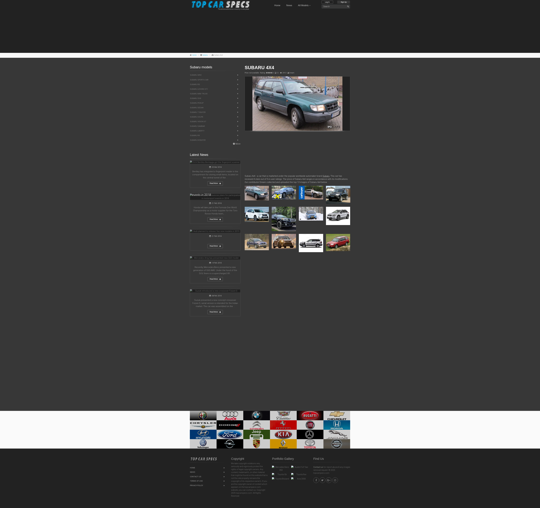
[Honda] (336, 425)
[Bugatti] (310, 415)
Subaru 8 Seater (198, 140)
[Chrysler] (203, 425)
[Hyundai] (203, 434)
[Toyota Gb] (281, 475)
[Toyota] (310, 444)
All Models (303, 5)
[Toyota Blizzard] (281, 479)
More (238, 144)
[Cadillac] (283, 415)
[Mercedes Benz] (310, 434)
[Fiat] (310, 425)
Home (277, 5)
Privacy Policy (196, 485)
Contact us (318, 467)
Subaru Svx (195, 98)
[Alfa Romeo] (203, 415)
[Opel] (230, 444)
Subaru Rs (195, 84)
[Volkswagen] (203, 444)
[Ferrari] (283, 425)
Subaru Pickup (196, 103)
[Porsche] (256, 444)
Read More (214, 183)
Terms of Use (196, 481)
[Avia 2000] (300, 479)
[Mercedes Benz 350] (281, 469)
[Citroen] (256, 425)
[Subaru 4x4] (297, 103)
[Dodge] (230, 425)
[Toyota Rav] (300, 475)
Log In (327, 2)
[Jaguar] (336, 434)
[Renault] (283, 444)
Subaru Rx (195, 135)
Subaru (205, 55)
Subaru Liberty (197, 131)
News (289, 5)
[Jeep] (256, 434)
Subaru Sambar (197, 126)
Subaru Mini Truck (199, 94)
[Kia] (283, 434)
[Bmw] (256, 415)
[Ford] (230, 434)
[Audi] (230, 415)
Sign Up (343, 2)
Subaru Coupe (196, 117)
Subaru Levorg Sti (199, 89)
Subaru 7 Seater (198, 112)
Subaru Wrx (196, 75)
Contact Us (195, 477)
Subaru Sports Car (199, 80)
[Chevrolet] (336, 415)
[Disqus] (297, 295)
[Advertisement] (270, 31)
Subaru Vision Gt (198, 121)
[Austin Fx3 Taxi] (300, 468)
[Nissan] (336, 444)
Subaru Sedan (196, 108)
